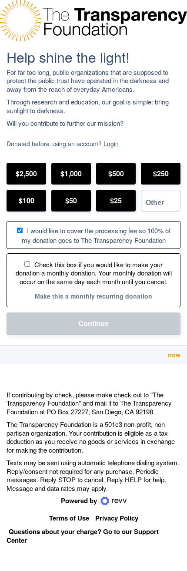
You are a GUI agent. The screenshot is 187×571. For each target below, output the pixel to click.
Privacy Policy (116, 518)
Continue (93, 323)
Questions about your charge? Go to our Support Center (83, 536)
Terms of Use (69, 518)
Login (111, 144)
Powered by (80, 500)
